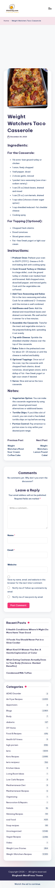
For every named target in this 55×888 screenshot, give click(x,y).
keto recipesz (13, 762)
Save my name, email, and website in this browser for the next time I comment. (26, 581)
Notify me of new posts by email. (27, 597)
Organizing (11, 796)
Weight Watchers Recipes (19, 854)
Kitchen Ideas (13, 768)
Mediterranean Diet (16, 785)
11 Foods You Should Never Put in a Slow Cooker (25, 641)
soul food (11, 819)
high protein (12, 745)
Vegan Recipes (13, 836)
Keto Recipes (12, 756)
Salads (9, 808)
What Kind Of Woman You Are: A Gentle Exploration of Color (23, 651)
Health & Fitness (14, 739)
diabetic (10, 722)
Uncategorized (13, 831)
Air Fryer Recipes (14, 699)
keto (8, 750)
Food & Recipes (14, 733)
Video (9, 842)
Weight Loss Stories (16, 848)
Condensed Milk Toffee (19, 673)
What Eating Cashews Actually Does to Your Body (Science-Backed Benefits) (26, 662)
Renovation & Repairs (17, 802)
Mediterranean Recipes (17, 791)
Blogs (9, 710)
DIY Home (11, 727)
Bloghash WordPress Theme (27, 875)
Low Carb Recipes (15, 779)
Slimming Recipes (14, 814)
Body (9, 716)
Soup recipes (12, 825)
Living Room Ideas (15, 773)
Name (11, 535)
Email (11, 550)
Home (6, 21)
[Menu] (49, 8)
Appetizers (11, 704)
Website (11, 564)
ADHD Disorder (13, 693)
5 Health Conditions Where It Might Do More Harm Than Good (27, 631)
